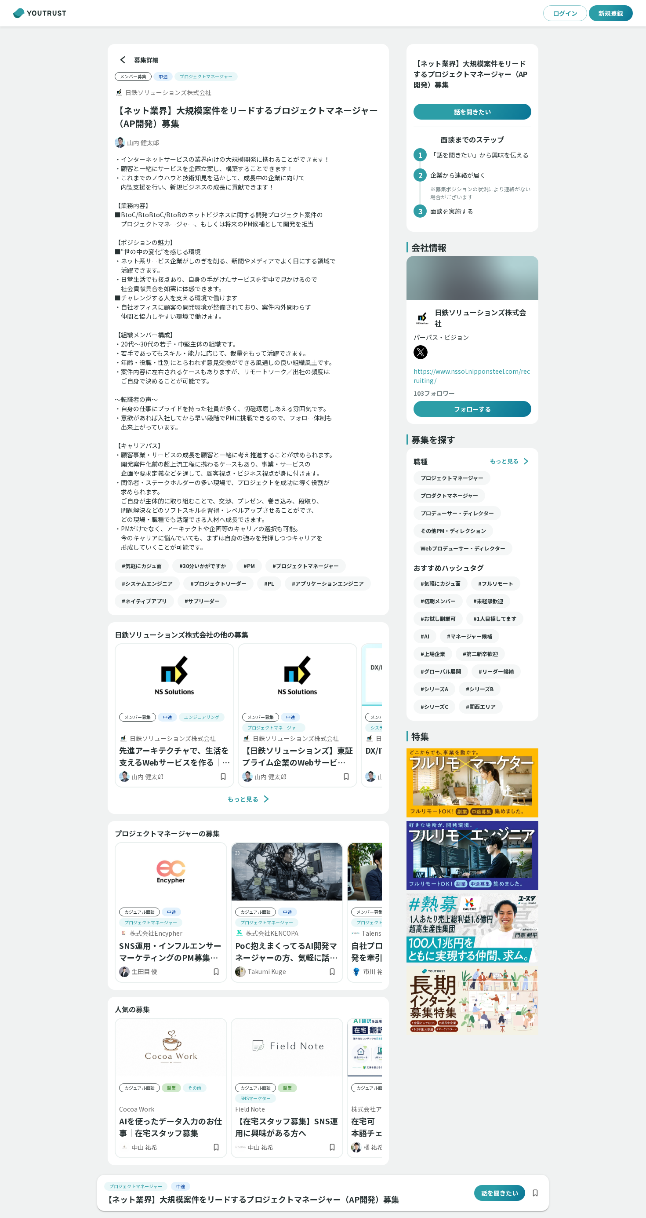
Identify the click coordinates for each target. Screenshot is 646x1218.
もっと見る (243, 799)
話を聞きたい (472, 111)
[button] (142, 566)
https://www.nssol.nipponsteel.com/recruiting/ (472, 376)
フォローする (472, 409)
